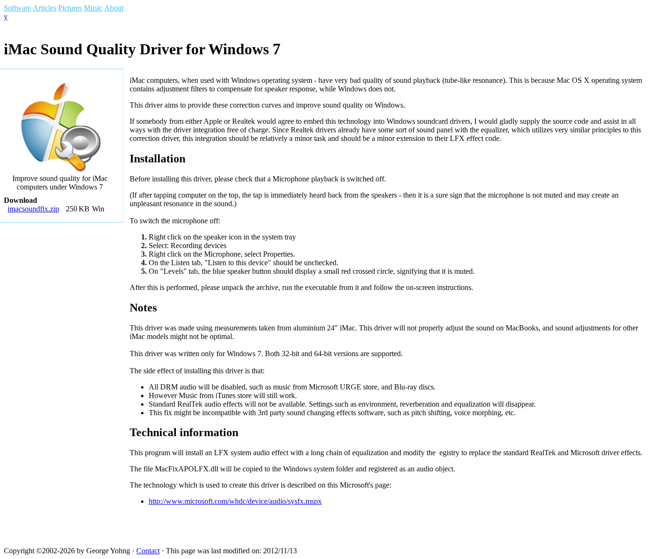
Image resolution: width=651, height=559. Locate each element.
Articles (44, 8)
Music (93, 8)
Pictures (70, 8)
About (113, 8)
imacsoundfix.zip (33, 209)
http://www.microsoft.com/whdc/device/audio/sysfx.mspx (235, 501)
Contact (148, 551)
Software (17, 8)
